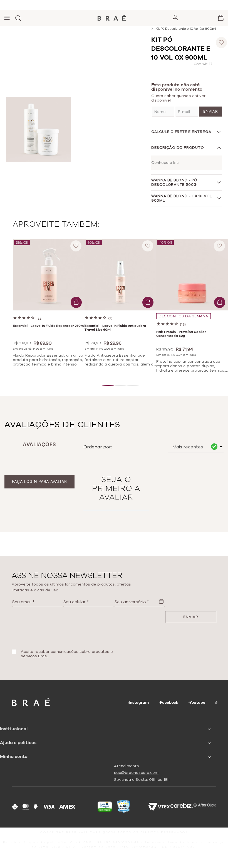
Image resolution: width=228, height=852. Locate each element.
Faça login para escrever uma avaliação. (40, 481)
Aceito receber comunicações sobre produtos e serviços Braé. (67, 654)
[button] (108, 385)
